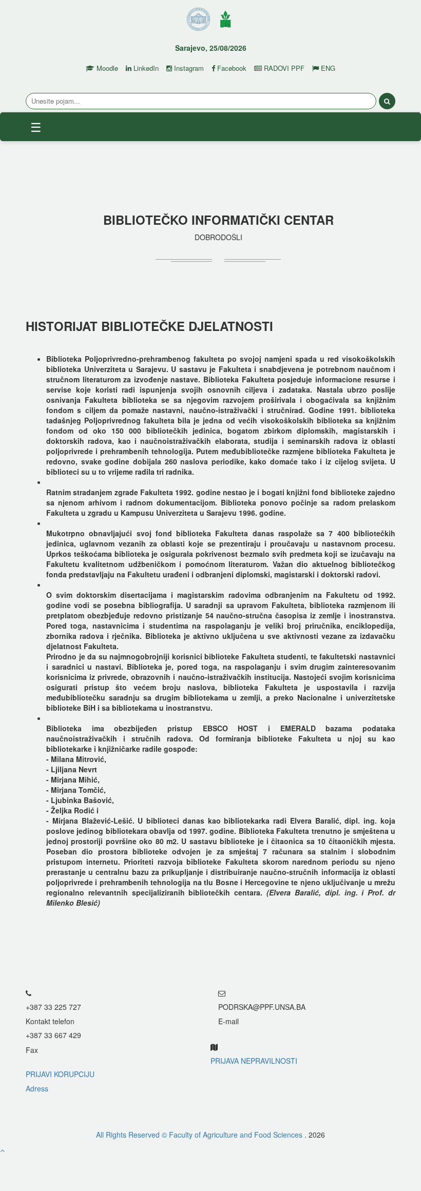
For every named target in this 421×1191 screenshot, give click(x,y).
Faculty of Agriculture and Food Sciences (236, 1134)
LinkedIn (145, 68)
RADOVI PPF (283, 68)
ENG (327, 68)
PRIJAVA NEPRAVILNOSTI (253, 1061)
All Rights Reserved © (132, 1134)
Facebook (230, 68)
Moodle (106, 68)
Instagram (188, 68)
